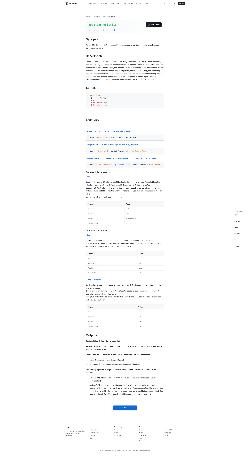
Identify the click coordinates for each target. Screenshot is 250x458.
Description (237, 221)
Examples (237, 233)
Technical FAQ (94, 433)
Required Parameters (98, 172)
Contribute (117, 435)
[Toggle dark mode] (174, 3)
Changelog (167, 433)
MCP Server (143, 435)
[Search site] (164, 3)
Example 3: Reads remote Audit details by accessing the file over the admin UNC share (121, 158)
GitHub (130, 3)
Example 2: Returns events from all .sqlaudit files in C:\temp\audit (112, 145)
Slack (116, 433)
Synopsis (237, 214)
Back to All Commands (126, 408)
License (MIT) (168, 430)
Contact (166, 435)
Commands (104, 3)
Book (117, 3)
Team (124, 3)
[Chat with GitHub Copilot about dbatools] (169, 3)
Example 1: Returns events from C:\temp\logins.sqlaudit (108, 131)
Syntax (236, 227)
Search (141, 441)
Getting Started (93, 3)
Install (91, 438)
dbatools (73, 3)
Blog (112, 3)
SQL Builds (138, 3)
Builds (141, 433)
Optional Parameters (97, 230)
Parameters (237, 240)
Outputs (236, 246)
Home (88, 16)
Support (147, 3)
